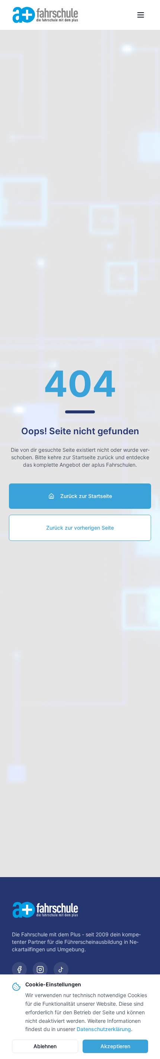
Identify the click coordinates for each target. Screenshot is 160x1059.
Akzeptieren (115, 1046)
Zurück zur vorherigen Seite (80, 527)
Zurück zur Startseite (86, 496)
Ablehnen (45, 1046)
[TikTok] (61, 969)
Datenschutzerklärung (104, 1029)
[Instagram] (40, 969)
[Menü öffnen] (140, 14)
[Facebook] (19, 969)
